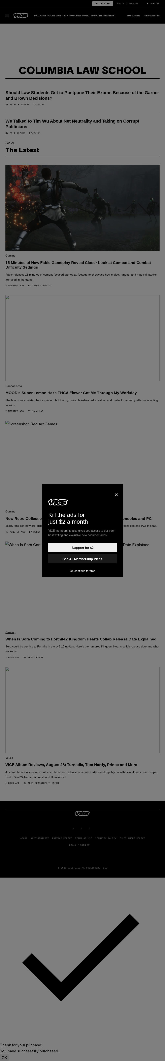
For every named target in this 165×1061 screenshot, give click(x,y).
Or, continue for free (82, 571)
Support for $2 (83, 547)
